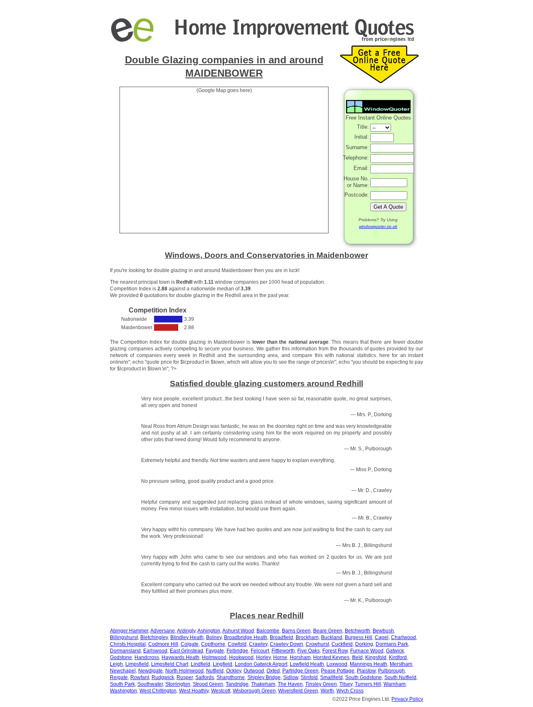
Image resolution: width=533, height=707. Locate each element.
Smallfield (331, 677)
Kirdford (398, 657)
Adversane (162, 631)
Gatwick (395, 651)
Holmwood (214, 657)
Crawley (258, 644)
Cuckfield (342, 644)
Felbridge (237, 651)
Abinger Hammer (129, 631)
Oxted (273, 671)
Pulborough (391, 671)
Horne (280, 657)
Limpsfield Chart (169, 664)
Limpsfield (137, 664)
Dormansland (125, 651)
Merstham (401, 664)
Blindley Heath (187, 637)
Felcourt (260, 651)
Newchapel (123, 671)
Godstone (121, 657)
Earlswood (155, 651)
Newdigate (150, 671)
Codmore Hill (163, 644)
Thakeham (263, 684)
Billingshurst (124, 637)
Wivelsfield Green (298, 691)
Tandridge (237, 684)
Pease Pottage (337, 671)
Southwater (150, 684)
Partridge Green (300, 671)
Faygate (215, 651)
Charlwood (403, 637)
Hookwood (241, 657)
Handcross (146, 657)
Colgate (190, 644)
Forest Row (335, 651)
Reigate (119, 677)
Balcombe (268, 631)
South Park (122, 684)
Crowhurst (317, 644)
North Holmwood (184, 671)
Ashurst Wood (238, 631)
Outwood (254, 671)
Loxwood (336, 664)
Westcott (220, 691)
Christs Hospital (128, 644)
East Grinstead (186, 651)
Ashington (208, 631)
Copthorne (213, 644)
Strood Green (208, 684)
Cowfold (237, 644)
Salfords (204, 677)
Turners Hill (368, 684)
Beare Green (327, 631)
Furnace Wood (367, 651)
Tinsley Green (321, 684)
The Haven (290, 684)
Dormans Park (392, 644)
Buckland (331, 637)
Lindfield (200, 664)
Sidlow (290, 677)
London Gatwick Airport (261, 664)
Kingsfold (375, 657)
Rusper (185, 677)
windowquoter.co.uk (378, 226)
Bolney (214, 637)
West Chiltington (158, 691)
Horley (263, 657)
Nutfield (215, 671)
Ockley (233, 671)
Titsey (345, 684)
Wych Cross (350, 691)
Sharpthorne (231, 677)
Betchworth (357, 631)
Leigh (116, 664)
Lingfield (222, 664)
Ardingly (186, 631)
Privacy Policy (407, 699)
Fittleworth (283, 651)
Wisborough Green (254, 691)
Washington (123, 691)
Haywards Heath (180, 657)
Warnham (395, 684)
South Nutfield (400, 677)
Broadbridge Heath (245, 637)
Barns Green (296, 631)
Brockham (307, 637)
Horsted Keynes (331, 657)
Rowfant (139, 677)
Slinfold (309, 677)
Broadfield (281, 637)
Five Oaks (308, 651)
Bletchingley (154, 637)
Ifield (357, 657)
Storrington (177, 684)
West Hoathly (194, 691)
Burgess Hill (358, 637)
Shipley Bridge (264, 677)
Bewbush (383, 631)
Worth (327, 691)
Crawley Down (286, 644)
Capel (382, 637)
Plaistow (366, 671)
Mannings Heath (368, 664)
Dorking (364, 644)
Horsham (300, 657)
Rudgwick (163, 677)
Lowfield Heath (307, 664)
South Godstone (363, 677)
